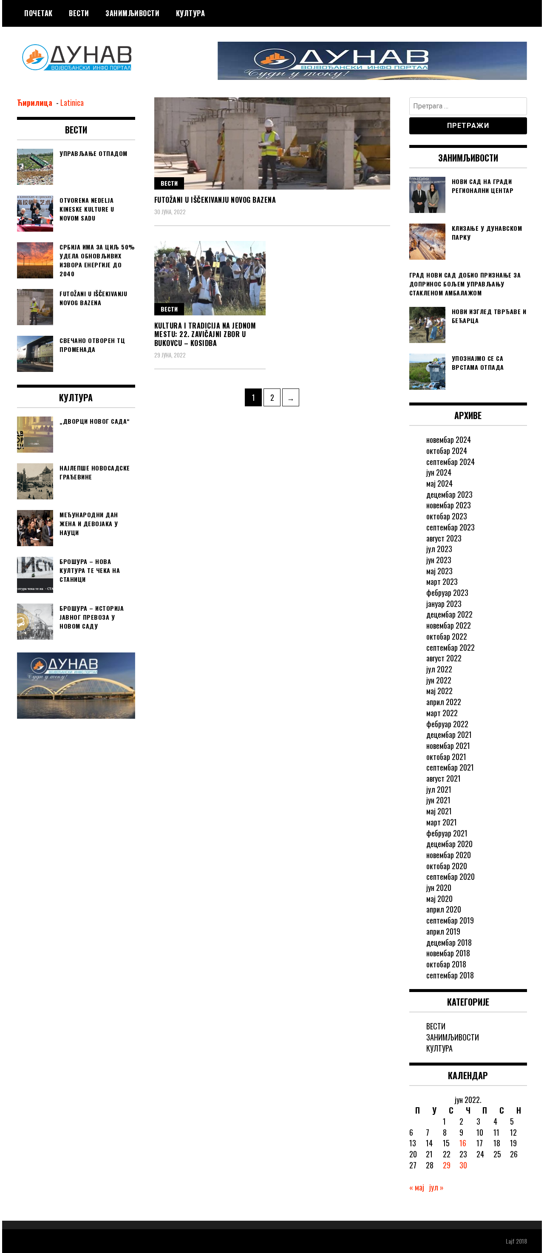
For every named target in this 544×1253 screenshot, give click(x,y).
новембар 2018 (448, 952)
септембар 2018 (450, 975)
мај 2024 (439, 483)
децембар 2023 (449, 494)
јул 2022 (439, 669)
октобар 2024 (446, 450)
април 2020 (443, 909)
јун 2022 (438, 680)
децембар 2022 (449, 614)
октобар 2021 (446, 756)
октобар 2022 (446, 636)
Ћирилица (35, 102)
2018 (521, 1240)
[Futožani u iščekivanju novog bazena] (272, 143)
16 (462, 1142)
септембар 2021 (450, 767)
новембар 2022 (448, 625)
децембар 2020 (449, 843)
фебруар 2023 (447, 592)
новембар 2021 (448, 745)
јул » (436, 1187)
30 (463, 1165)
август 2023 (444, 538)
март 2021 (441, 822)
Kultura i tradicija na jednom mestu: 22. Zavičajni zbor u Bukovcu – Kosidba (205, 334)
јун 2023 (438, 559)
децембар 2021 (449, 734)
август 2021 (443, 778)
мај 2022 (439, 690)
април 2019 (443, 931)
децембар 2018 (449, 942)
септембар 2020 (450, 876)
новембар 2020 (448, 854)
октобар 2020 (446, 865)
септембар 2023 (450, 527)
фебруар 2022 (447, 723)
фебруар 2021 (447, 833)
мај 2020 (439, 898)
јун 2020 (438, 887)
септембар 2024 (450, 461)
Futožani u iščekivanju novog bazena (215, 200)
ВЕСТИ (79, 13)
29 (446, 1165)
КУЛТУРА (190, 13)
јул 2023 (439, 548)
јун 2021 (438, 799)
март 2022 (442, 712)
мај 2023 (439, 570)
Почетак (38, 13)
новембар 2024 (448, 439)
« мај (416, 1187)
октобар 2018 (446, 964)
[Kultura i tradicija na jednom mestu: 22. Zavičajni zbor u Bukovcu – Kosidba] (210, 278)
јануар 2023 (444, 603)
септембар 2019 (450, 920)
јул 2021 (438, 789)
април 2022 (443, 701)
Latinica (72, 102)
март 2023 (442, 581)
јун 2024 (438, 472)
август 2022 (444, 657)
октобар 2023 (446, 516)
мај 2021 (439, 810)
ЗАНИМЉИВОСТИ (132, 13)
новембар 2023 (448, 504)
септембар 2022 (450, 647)
